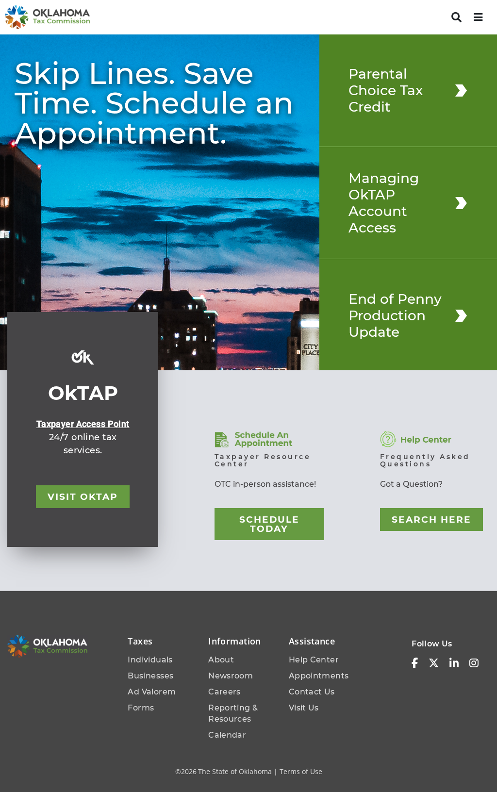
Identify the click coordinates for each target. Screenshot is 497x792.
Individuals (150, 659)
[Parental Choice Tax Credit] (461, 90)
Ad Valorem (152, 691)
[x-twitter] (434, 663)
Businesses (150, 675)
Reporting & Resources (233, 713)
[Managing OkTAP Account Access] (461, 203)
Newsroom (230, 675)
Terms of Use (301, 771)
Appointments (319, 675)
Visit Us (304, 707)
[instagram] (474, 663)
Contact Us (312, 691)
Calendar (227, 735)
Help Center (314, 659)
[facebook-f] (415, 663)
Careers (224, 691)
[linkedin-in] (454, 663)
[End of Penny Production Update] (461, 315)
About (221, 659)
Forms (141, 707)
